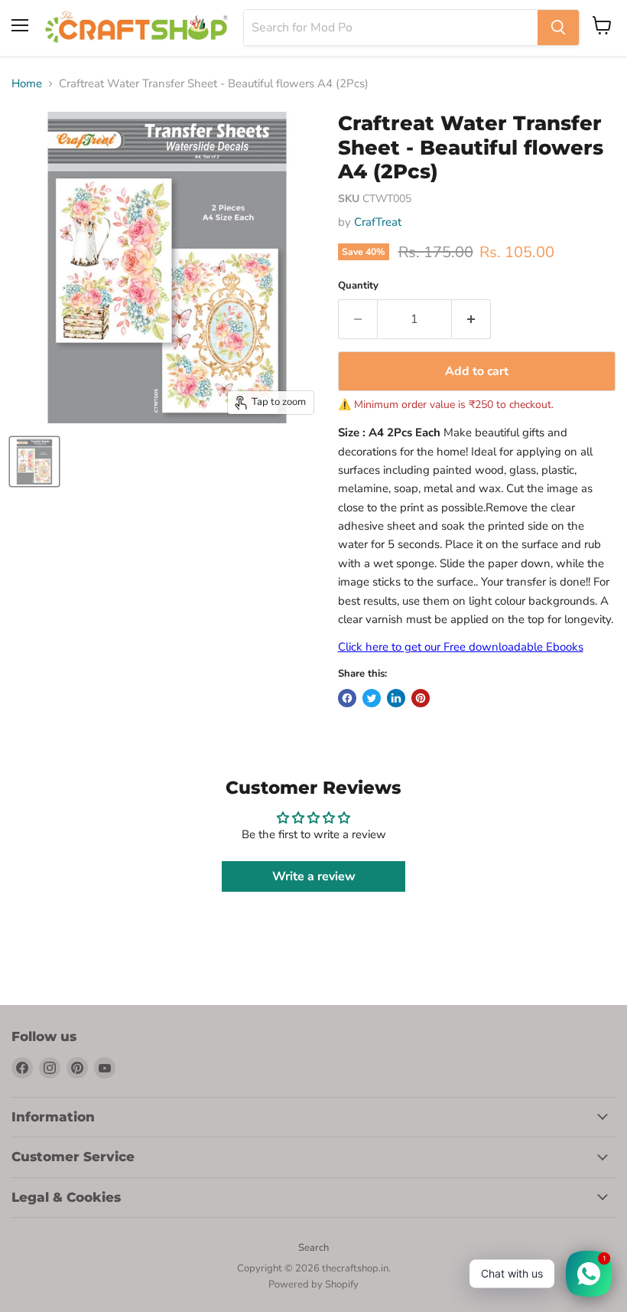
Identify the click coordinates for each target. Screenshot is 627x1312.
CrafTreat (377, 222)
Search (313, 1248)
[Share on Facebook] (347, 698)
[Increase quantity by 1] (471, 319)
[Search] (558, 27)
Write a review (314, 876)
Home (26, 83)
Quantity (358, 286)
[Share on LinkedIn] (396, 698)
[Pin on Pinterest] (420, 698)
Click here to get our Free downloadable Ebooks (460, 646)
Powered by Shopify (313, 1284)
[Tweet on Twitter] (371, 698)
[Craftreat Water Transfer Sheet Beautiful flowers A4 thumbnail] (34, 461)
